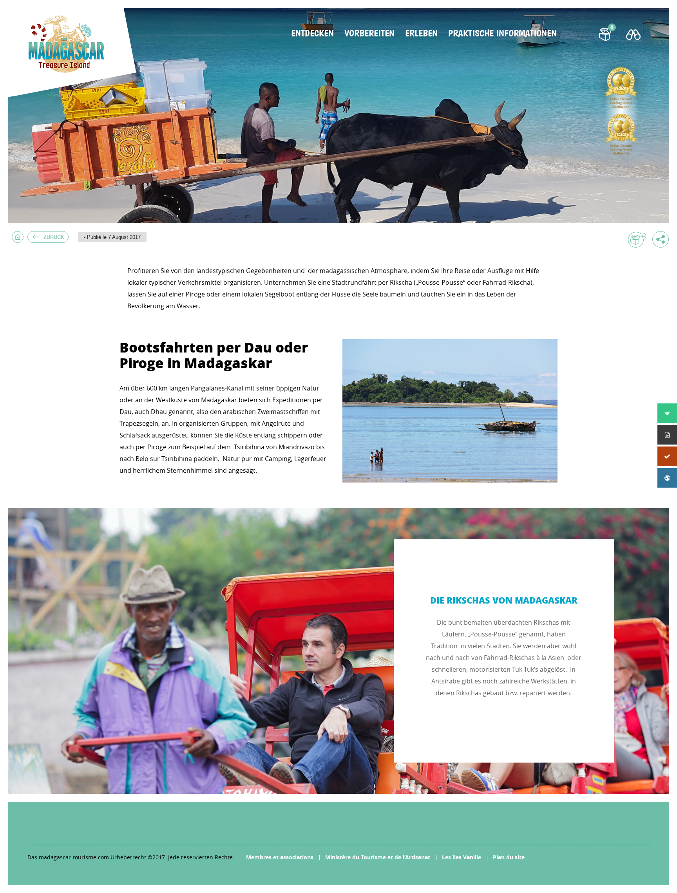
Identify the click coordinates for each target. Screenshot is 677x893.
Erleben (421, 33)
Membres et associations (279, 857)
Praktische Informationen (502, 33)
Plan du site (509, 857)
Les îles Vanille (461, 857)
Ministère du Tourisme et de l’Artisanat (377, 857)
